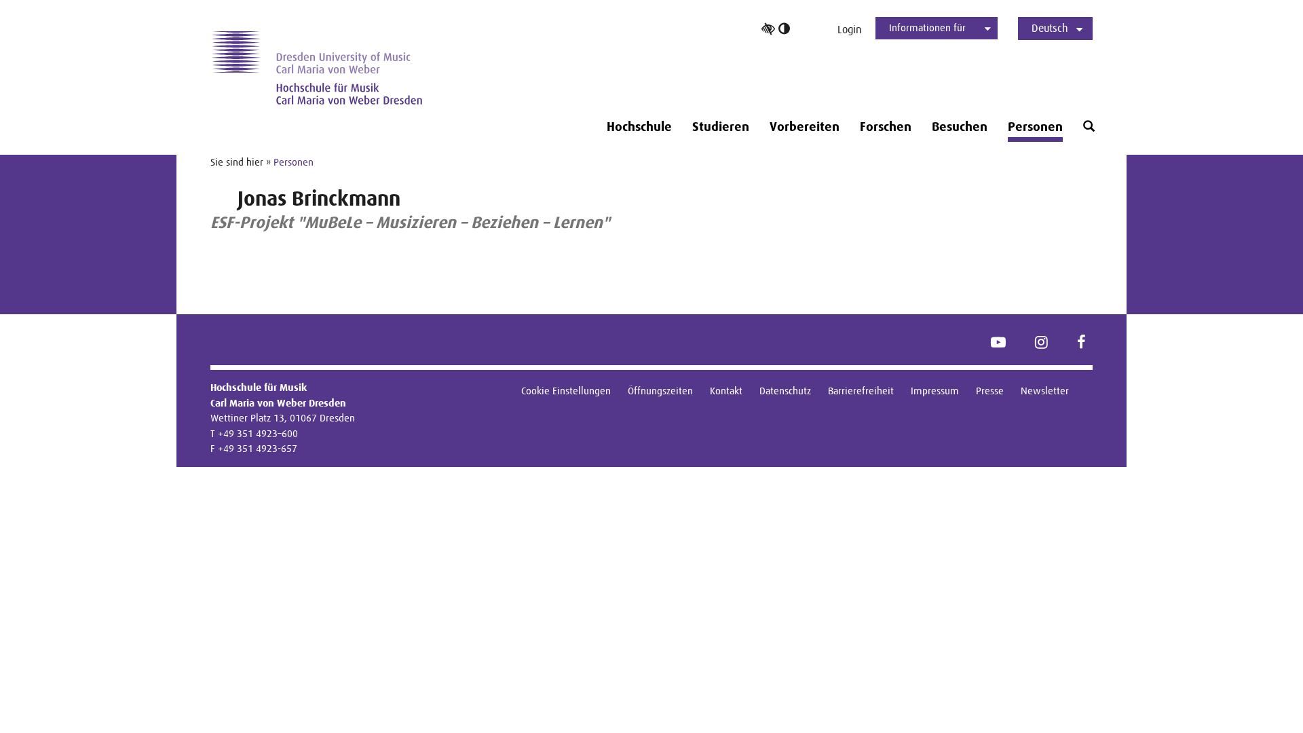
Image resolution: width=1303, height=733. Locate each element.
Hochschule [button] (639, 126)
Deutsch (1050, 28)
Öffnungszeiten (660, 390)
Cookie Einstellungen (566, 390)
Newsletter (1045, 390)
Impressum (935, 390)
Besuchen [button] (959, 126)
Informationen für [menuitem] (927, 27)
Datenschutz (785, 390)
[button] (1089, 126)
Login (849, 29)
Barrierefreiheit (861, 390)
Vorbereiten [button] (804, 126)
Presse (990, 390)
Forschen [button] (885, 126)
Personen (1035, 126)
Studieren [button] (720, 126)
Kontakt (726, 390)
